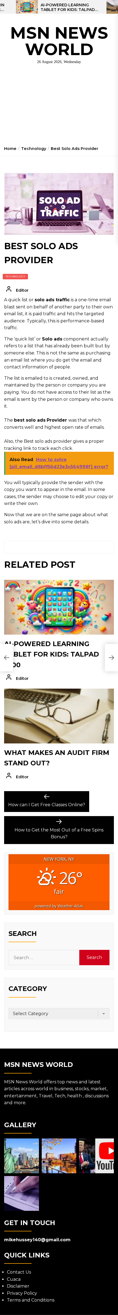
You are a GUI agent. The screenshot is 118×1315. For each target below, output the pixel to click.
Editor (22, 290)
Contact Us (19, 1272)
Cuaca (14, 1279)
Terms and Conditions (30, 1300)
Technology (15, 276)
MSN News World (59, 41)
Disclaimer (18, 1286)
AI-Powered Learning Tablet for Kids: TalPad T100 (68, 7)
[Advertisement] (59, 107)
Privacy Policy (22, 1293)
